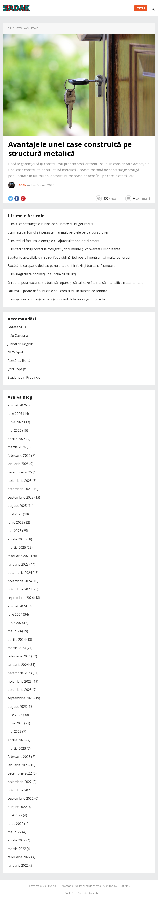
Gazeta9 (124, 886)
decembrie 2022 (20, 773)
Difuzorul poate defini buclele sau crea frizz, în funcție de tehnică (57, 291)
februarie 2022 (19, 857)
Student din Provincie (24, 377)
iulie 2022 (15, 815)
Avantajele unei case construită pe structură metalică (70, 149)
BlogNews (94, 886)
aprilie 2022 (17, 840)
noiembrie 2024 (20, 581)
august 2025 (17, 505)
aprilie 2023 (17, 740)
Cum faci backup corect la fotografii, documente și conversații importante (64, 249)
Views (110, 198)
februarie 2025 (19, 556)
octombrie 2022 (20, 790)
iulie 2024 (15, 614)
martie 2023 (17, 748)
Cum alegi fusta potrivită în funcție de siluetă (42, 274)
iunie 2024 (15, 623)
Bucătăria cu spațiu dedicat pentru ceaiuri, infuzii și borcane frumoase (61, 265)
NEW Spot (15, 352)
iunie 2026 (15, 422)
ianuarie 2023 (18, 765)
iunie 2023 (15, 723)
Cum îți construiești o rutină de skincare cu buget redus (50, 224)
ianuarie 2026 (18, 463)
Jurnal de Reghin (20, 344)
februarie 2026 (19, 455)
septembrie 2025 (21, 497)
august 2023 (17, 706)
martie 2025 (17, 547)
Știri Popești (17, 369)
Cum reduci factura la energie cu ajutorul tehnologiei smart (53, 240)
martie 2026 (17, 447)
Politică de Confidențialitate (82, 893)
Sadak (21, 185)
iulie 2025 (15, 514)
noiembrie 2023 (20, 681)
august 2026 (17, 405)
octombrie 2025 (20, 489)
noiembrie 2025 (20, 480)
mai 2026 (14, 430)
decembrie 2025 (20, 472)
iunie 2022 (15, 823)
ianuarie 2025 (18, 564)
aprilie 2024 (17, 639)
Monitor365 (110, 886)
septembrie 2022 (21, 798)
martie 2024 (17, 647)
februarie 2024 (19, 656)
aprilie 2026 (17, 439)
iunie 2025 (15, 522)
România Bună (19, 360)
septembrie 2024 (21, 597)
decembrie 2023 (20, 673)
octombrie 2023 (20, 689)
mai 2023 (14, 731)
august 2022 (17, 807)
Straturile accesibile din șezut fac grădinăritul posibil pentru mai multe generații (69, 257)
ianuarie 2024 (18, 664)
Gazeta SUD (17, 327)
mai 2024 (14, 631)
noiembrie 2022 (20, 781)
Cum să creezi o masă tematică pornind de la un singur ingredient (58, 299)
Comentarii (141, 198)
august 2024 (17, 606)
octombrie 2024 (20, 589)
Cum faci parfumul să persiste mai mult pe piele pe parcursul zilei (58, 232)
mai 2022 (14, 832)
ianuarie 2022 (18, 865)
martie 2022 (17, 848)
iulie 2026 (15, 413)
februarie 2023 (19, 756)
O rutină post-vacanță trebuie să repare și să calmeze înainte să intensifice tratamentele (75, 282)
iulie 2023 (15, 714)
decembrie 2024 (20, 572)
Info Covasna (18, 335)
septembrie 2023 (21, 698)
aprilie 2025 (17, 539)
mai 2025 (14, 530)
